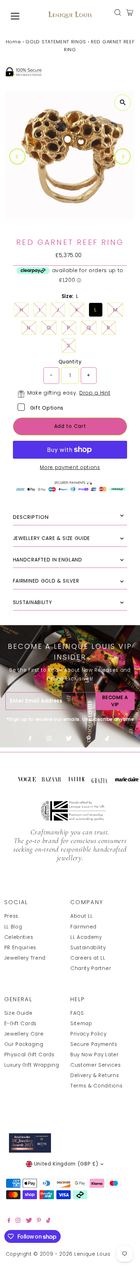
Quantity (70, 361)
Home (13, 41)
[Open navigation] (20, 16)
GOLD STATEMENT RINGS (55, 41)
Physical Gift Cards (29, 1054)
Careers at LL (88, 958)
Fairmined (83, 926)
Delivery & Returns (94, 1075)
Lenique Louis (93, 1254)
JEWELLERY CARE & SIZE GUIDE (51, 538)
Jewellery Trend (25, 958)
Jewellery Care (24, 1034)
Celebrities (18, 937)
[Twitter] (69, 739)
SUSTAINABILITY (32, 602)
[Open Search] (118, 12)
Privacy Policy (88, 1034)
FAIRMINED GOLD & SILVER (46, 581)
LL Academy (86, 937)
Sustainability (88, 947)
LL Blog (13, 926)
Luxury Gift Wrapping (31, 1065)
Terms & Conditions (96, 1085)
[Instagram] (49, 739)
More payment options (70, 467)
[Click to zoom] (123, 103)
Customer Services (95, 1065)
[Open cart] (129, 12)
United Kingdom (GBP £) (66, 1164)
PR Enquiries (20, 947)
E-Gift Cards (20, 1023)
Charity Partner (90, 968)
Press (11, 916)
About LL (81, 916)
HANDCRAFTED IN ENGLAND (47, 559)
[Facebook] (30, 739)
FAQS (77, 1013)
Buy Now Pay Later (94, 1054)
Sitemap (81, 1023)
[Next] (123, 157)
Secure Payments (93, 1044)
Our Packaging (23, 1044)
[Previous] (17, 157)
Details (70, 517)
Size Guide (18, 1013)
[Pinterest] (88, 739)
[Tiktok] (107, 739)
